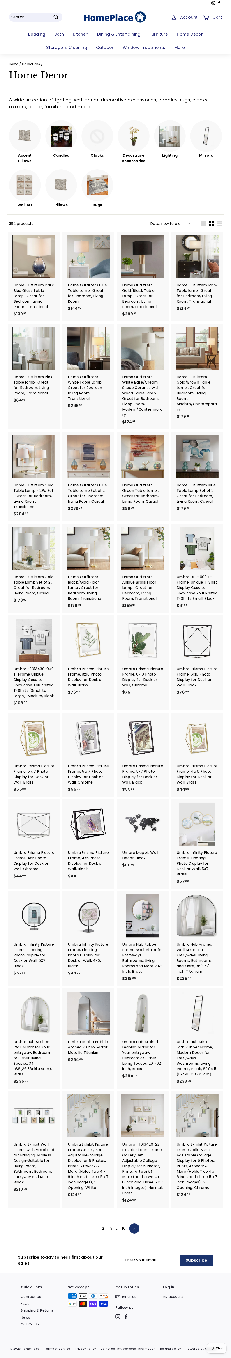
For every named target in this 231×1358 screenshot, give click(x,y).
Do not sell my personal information (128, 1349)
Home (13, 64)
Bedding (36, 34)
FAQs (25, 1303)
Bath (59, 34)
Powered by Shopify (201, 1349)
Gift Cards (30, 1324)
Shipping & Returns (37, 1310)
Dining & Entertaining (118, 34)
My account (173, 1296)
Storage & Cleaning (66, 47)
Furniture (159, 34)
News (25, 1317)
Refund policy (170, 1349)
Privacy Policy (85, 1349)
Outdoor (105, 47)
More (179, 47)
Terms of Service (57, 1349)
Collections (31, 64)
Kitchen (80, 34)
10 (124, 1228)
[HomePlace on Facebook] (126, 1316)
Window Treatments (144, 47)
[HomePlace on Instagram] (118, 1316)
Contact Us (31, 1296)
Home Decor (190, 34)
